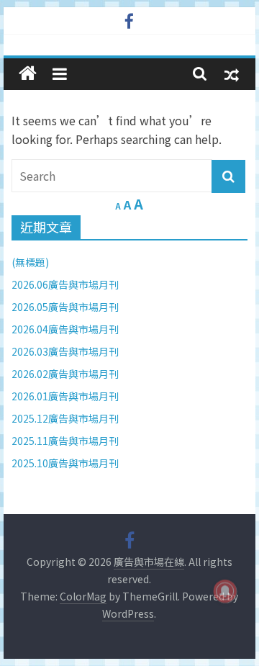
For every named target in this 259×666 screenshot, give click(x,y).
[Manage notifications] (225, 591)
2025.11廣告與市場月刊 (65, 440)
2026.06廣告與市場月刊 (65, 284)
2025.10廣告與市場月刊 (65, 463)
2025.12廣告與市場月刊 (65, 418)
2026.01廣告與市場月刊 (65, 396)
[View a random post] (231, 73)
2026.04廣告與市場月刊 (65, 329)
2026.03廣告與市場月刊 (65, 351)
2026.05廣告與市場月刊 (65, 307)
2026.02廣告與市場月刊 (65, 373)
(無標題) (30, 262)
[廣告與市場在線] (28, 73)
